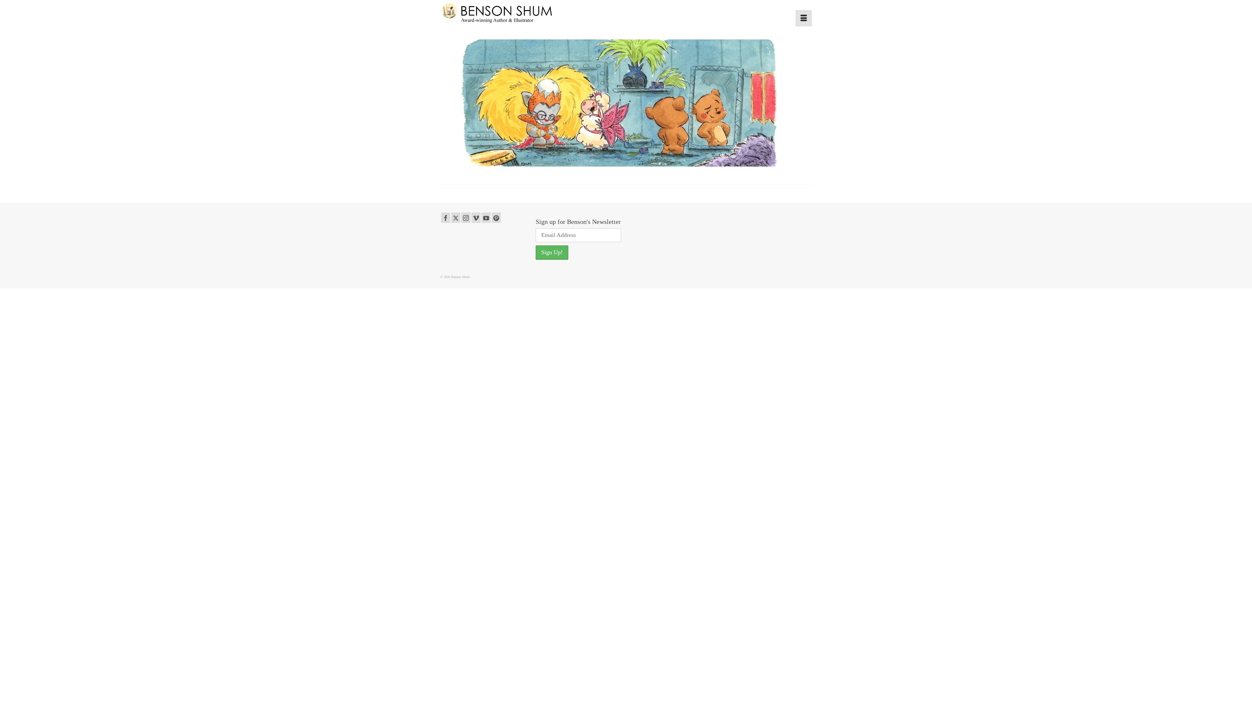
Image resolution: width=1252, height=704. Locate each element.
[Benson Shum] (499, 13)
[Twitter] (455, 218)
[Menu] (804, 18)
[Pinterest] (496, 218)
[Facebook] (445, 218)
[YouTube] (486, 218)
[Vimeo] (476, 218)
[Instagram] (465, 218)
